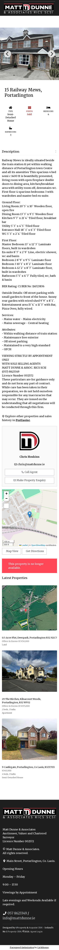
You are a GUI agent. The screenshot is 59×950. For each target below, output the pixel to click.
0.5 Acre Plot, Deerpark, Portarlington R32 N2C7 (29, 637)
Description (10, 151)
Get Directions (35, 551)
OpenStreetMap (38, 545)
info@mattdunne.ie (19, 918)
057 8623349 (17, 913)
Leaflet (24, 545)
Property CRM (14, 931)
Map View (12, 551)
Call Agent (31, 472)
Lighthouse (43, 947)
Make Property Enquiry (31, 480)
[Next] (51, 53)
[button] (30, 514)
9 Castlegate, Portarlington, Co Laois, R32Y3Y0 (28, 767)
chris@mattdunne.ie (31, 464)
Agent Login (36, 931)
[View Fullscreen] (6, 505)
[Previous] (7, 53)
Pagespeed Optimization (22, 947)
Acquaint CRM (35, 927)
